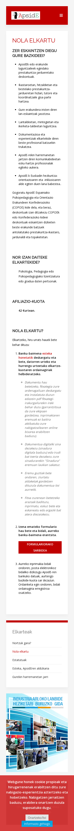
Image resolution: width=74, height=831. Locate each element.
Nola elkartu (20, 651)
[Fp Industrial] (37, 732)
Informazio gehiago (37, 824)
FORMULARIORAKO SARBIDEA (40, 547)
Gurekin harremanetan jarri (30, 677)
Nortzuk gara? (21, 643)
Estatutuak (19, 660)
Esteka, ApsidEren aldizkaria (30, 668)
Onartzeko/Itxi (37, 818)
